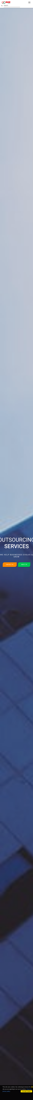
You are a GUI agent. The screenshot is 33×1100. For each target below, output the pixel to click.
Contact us (9, 564)
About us (24, 564)
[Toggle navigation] (29, 2)
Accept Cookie (26, 1091)
